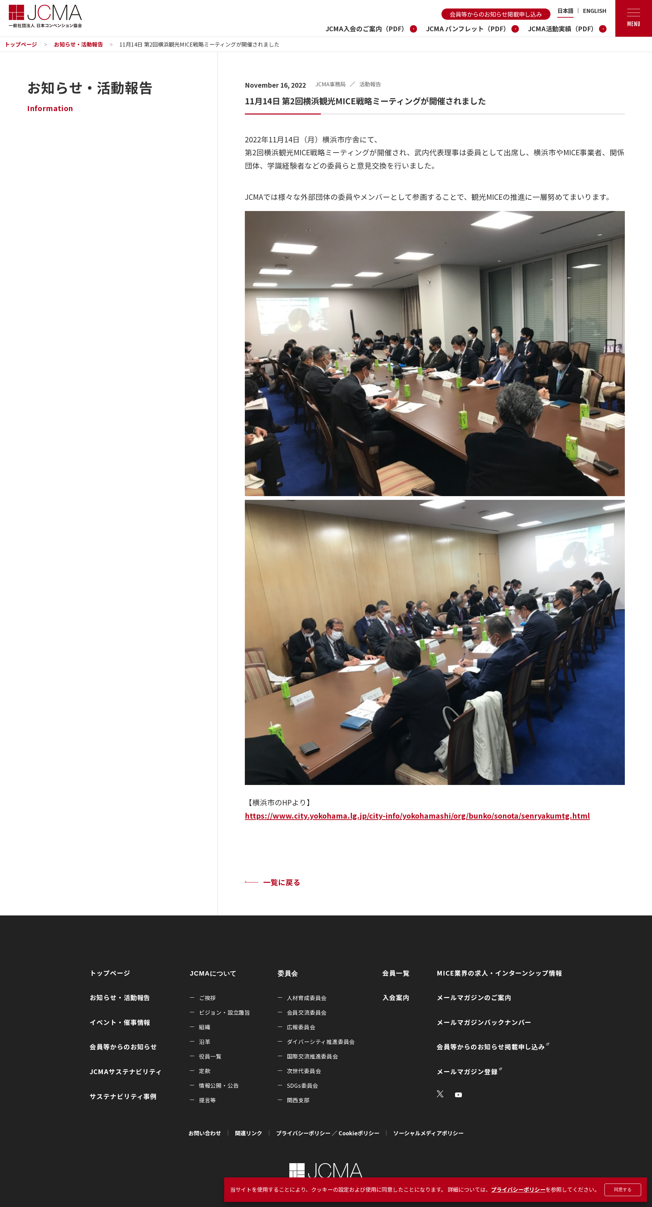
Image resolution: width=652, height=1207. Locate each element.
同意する (623, 1189)
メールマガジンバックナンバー (484, 1022)
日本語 (565, 10)
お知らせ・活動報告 (78, 44)
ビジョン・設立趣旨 (224, 1012)
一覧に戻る (282, 882)
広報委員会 (301, 1027)
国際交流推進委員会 (312, 1056)
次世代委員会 (304, 1071)
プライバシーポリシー (518, 1189)
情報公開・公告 (219, 1085)
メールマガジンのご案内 (474, 997)
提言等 (207, 1100)
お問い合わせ (204, 1133)
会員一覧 (396, 972)
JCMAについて (213, 973)
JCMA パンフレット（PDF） (468, 28)
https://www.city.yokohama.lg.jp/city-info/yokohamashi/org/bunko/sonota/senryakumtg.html (417, 815)
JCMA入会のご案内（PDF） (367, 28)
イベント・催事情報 (120, 1022)
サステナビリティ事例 (123, 1096)
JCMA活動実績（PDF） (562, 28)
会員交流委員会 (307, 1012)
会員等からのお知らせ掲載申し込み (496, 14)
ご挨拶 (207, 998)
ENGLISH (594, 10)
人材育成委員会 (307, 998)
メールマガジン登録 (467, 1071)
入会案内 (396, 997)
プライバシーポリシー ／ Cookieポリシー (327, 1133)
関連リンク (248, 1133)
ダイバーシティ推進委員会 (321, 1041)
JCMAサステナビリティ (126, 1071)
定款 (205, 1071)
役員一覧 (210, 1056)
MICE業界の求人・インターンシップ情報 (499, 972)
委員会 (288, 973)
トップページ (20, 44)
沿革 (205, 1041)
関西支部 (298, 1100)
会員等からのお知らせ (123, 1046)
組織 (205, 1027)
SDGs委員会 (303, 1085)
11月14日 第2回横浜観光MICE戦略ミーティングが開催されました (199, 44)
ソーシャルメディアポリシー (428, 1133)
